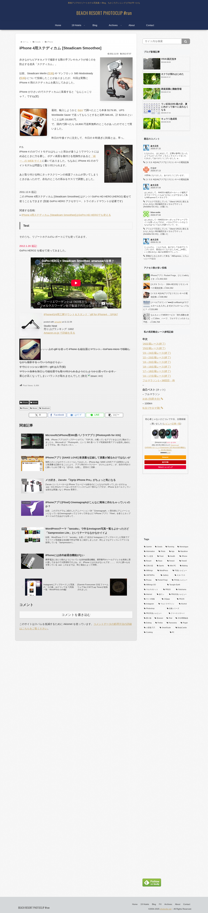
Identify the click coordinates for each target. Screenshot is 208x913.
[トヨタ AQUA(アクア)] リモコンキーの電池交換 (169, 295)
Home (135, 904)
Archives (168, 904)
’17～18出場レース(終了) (156, 371)
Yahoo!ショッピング (165, 467)
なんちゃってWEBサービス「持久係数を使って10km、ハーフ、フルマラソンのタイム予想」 (166, 318)
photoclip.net (165, 909)
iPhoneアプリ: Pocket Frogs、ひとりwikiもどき (170, 277)
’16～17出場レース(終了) (156, 376)
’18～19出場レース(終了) (156, 366)
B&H (80, 110)
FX (160, 904)
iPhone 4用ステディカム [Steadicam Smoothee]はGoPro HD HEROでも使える (66, 215)
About (177, 904)
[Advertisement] (166, 507)
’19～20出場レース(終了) (156, 362)
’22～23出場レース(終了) (156, 357)
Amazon (165, 457)
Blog (154, 904)
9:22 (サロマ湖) (151, 408)
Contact (186, 904)
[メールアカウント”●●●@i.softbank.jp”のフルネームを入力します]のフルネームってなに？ (166, 305)
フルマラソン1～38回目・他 (158, 380)
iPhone (25, 402)
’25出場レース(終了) (153, 348)
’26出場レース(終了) (153, 343)
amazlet (58, 322)
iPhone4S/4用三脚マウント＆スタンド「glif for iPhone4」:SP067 (81, 314)
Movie (35, 402)
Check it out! (175, 445)
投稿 (50, 73)
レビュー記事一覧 (171, 423)
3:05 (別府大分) (151, 398)
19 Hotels (145, 904)
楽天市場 (165, 462)
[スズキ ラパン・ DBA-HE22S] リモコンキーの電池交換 (169, 286)
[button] (114, 415)
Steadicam (45, 408)
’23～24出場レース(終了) (156, 353)
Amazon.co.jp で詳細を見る (59, 332)
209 (168, 452)
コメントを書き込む (76, 615)
